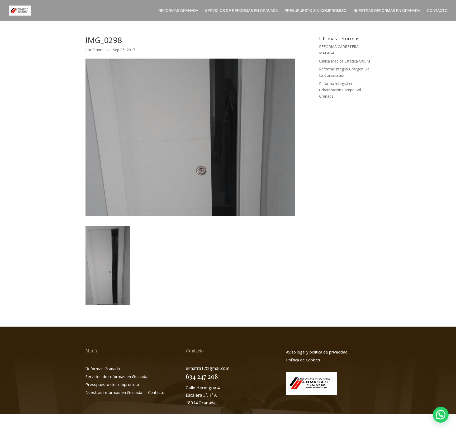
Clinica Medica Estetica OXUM (344, 61)
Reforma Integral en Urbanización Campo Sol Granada (340, 90)
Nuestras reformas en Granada (386, 11)
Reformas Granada (178, 11)
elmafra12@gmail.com (207, 368)
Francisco (100, 49)
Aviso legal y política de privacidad (317, 352)
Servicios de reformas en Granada (241, 11)
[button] (441, 415)
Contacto (437, 11)
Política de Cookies (303, 360)
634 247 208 (202, 376)
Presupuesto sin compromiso (315, 11)
